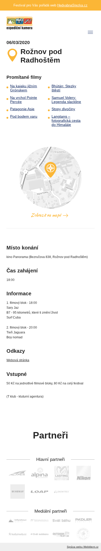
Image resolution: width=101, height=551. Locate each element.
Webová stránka (17, 360)
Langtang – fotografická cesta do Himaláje (66, 121)
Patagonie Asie (22, 109)
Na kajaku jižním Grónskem (23, 88)
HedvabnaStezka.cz (72, 5)
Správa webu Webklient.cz (82, 546)
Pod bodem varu (23, 116)
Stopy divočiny (63, 109)
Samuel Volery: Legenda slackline (66, 100)
